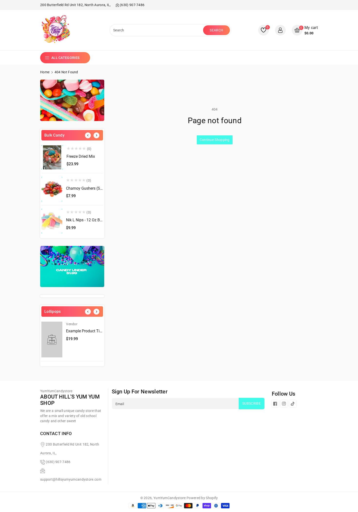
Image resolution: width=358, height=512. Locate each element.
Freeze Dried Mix (80, 156)
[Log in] (280, 30)
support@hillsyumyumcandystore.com (70, 479)
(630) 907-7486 (58, 462)
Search (216, 30)
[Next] (96, 135)
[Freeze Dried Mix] (52, 157)
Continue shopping (215, 140)
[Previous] (88, 135)
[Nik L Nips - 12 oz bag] (51, 221)
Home (44, 72)
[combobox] (157, 30)
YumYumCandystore (169, 498)
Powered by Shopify (202, 498)
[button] (305, 30)
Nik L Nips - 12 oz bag (85, 220)
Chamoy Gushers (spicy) (87, 188)
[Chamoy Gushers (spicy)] (51, 189)
